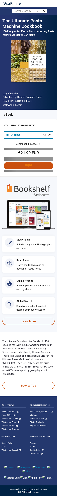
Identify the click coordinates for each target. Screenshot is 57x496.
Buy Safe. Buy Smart (38, 426)
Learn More (28, 321)
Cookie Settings (36, 454)
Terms (32, 447)
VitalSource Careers (10, 419)
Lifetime (30, 134)
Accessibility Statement (40, 412)
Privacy (33, 443)
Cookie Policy (36, 450)
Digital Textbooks (37, 422)
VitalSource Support (10, 450)
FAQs (4, 447)
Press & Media (8, 415)
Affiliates (33, 415)
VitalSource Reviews (10, 429)
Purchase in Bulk (37, 419)
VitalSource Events (10, 422)
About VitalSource (9, 412)
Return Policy (7, 443)
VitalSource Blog (9, 426)
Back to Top (28, 385)
